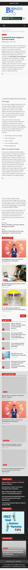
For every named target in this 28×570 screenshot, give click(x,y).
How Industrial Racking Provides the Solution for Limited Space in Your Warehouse (13, 552)
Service (4, 464)
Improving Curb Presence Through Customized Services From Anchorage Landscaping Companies (6, 365)
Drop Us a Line (10, 561)
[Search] (24, 25)
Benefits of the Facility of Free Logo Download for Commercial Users (12, 231)
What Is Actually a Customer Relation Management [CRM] (13, 224)
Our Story (18, 561)
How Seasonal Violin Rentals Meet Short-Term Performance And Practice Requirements (6, 336)
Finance (5, 391)
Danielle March (7, 556)
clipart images (13, 205)
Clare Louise (6, 42)
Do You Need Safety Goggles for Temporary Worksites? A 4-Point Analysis (14, 297)
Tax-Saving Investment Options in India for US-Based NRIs (6, 346)
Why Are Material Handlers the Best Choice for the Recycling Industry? (6, 327)
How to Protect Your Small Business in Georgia (6, 355)
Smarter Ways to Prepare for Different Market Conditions (14, 385)
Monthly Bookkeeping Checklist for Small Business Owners (14, 273)
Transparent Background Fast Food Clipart (14, 98)
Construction (6, 440)
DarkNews (15, 566)
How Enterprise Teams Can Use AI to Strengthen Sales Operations (14, 249)
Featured (5, 548)
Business (4, 34)
